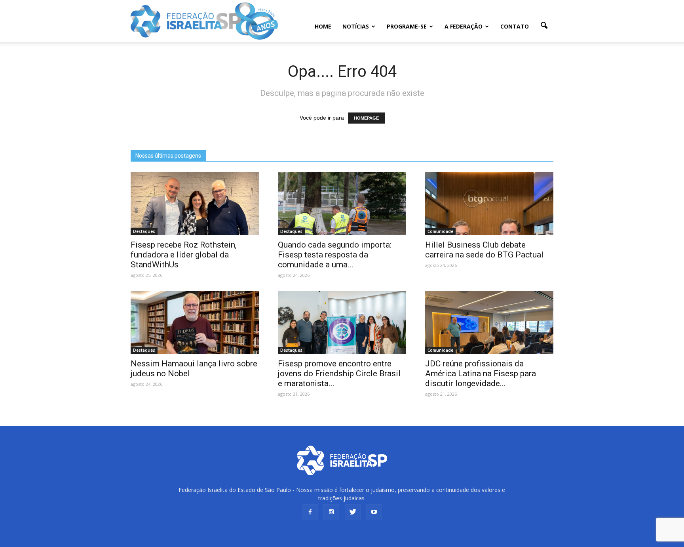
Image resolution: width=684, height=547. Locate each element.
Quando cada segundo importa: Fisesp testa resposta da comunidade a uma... (334, 254)
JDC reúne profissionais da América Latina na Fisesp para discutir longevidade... (480, 373)
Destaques (144, 231)
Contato (514, 26)
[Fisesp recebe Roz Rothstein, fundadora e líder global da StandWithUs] (195, 203)
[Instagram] (331, 512)
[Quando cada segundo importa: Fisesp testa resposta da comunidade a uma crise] (342, 203)
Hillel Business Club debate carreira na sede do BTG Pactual (484, 249)
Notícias (355, 26)
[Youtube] (374, 512)
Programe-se (407, 26)
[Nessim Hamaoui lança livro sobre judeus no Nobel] (195, 322)
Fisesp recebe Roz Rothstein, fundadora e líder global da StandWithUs (184, 254)
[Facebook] (310, 512)
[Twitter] (353, 512)
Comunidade (440, 231)
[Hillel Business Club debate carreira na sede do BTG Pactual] (489, 203)
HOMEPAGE (366, 118)
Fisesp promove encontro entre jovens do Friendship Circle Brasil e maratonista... (339, 373)
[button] (543, 25)
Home (323, 26)
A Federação (464, 26)
